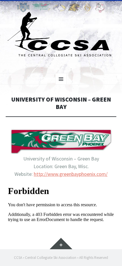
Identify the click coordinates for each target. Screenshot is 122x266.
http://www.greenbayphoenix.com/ (71, 174)
